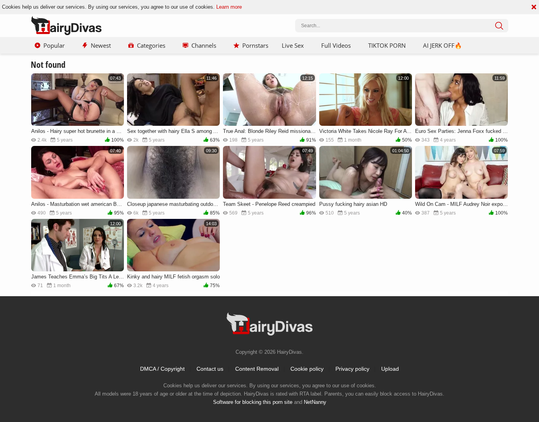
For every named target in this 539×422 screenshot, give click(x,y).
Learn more (229, 7)
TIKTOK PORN (387, 45)
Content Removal (257, 369)
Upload (390, 369)
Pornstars (255, 45)
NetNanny (315, 402)
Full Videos (336, 45)
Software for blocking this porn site (252, 402)
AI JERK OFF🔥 (442, 45)
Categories (151, 45)
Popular (54, 45)
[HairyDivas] (66, 25)
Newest (101, 45)
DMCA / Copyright (162, 369)
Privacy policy (352, 369)
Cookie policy (307, 369)
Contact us (210, 369)
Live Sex (293, 45)
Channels (203, 45)
